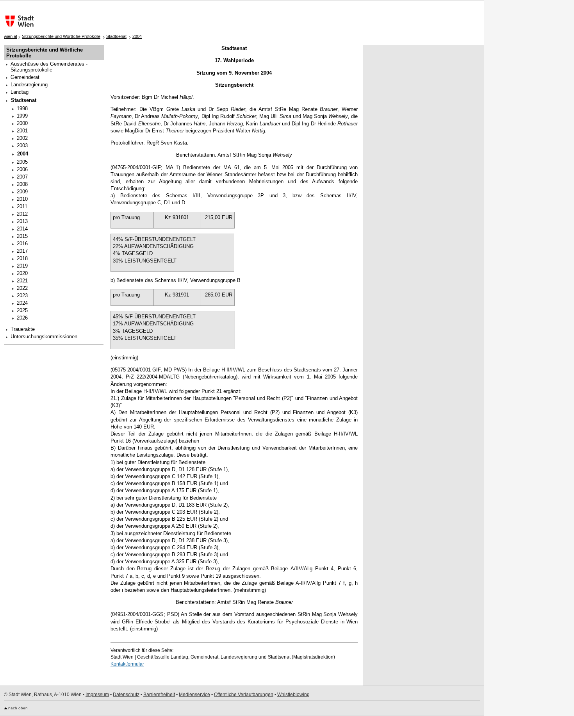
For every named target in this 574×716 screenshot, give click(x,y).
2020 (22, 273)
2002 (22, 138)
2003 (22, 145)
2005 (22, 162)
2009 (22, 192)
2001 (22, 131)
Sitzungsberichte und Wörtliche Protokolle (61, 36)
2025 (22, 310)
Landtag (20, 92)
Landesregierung (29, 84)
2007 (22, 177)
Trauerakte (23, 329)
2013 (22, 221)
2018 (22, 258)
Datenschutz (126, 694)
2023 (22, 295)
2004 (137, 36)
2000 (22, 123)
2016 (22, 243)
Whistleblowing (293, 694)
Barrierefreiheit (159, 694)
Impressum (97, 694)
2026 (22, 318)
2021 (22, 281)
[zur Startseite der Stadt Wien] (17, 21)
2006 (22, 169)
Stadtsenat (116, 36)
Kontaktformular (127, 664)
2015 (22, 236)
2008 (22, 184)
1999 (22, 116)
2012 (22, 214)
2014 (22, 229)
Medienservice (194, 694)
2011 (22, 206)
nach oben (18, 708)
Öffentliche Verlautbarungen (243, 694)
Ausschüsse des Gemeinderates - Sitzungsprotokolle (49, 67)
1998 (22, 108)
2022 (22, 288)
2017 (22, 251)
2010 (22, 199)
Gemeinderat (25, 77)
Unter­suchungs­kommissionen (44, 336)
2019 (22, 266)
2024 (22, 303)
